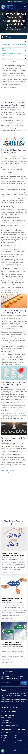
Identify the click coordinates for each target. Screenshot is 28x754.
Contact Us (18, 743)
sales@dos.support (20, 1)
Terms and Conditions (7, 733)
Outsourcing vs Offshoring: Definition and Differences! (11, 643)
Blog (8, 27)
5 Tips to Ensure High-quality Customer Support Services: (14, 49)
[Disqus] (14, 495)
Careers (3, 740)
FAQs (16, 738)
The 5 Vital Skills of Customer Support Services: (14, 44)
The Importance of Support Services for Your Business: (13, 40)
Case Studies (18, 740)
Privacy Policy (5, 738)
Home (4, 27)
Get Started (4, 735)
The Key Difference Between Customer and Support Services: (12, 54)
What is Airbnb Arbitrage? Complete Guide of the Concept (13, 554)
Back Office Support (6, 717)
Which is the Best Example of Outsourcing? (12, 599)
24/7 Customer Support (7, 715)
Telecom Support (5, 720)
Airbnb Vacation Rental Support (9, 725)
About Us (17, 733)
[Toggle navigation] (25, 7)
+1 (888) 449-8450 (9, 1)
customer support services (14, 415)
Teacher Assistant (6, 722)
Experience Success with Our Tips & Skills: (12, 58)
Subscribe (23, 682)
